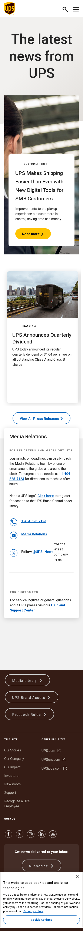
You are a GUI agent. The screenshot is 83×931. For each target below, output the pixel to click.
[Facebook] (8, 836)
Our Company (14, 759)
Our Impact (12, 767)
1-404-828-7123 (33, 521)
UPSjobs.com (54, 768)
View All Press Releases (39, 419)
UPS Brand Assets (29, 698)
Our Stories (12, 750)
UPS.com (51, 751)
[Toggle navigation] (76, 8)
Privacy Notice (33, 911)
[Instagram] (30, 836)
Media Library (25, 681)
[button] (67, 8)
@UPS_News (43, 552)
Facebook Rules (27, 715)
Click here (45, 496)
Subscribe (39, 866)
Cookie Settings (41, 919)
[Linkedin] (41, 836)
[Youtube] (53, 836)
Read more (31, 235)
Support (10, 793)
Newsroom (12, 784)
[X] (19, 836)
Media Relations (34, 534)
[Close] (77, 876)
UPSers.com (53, 760)
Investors (11, 776)
